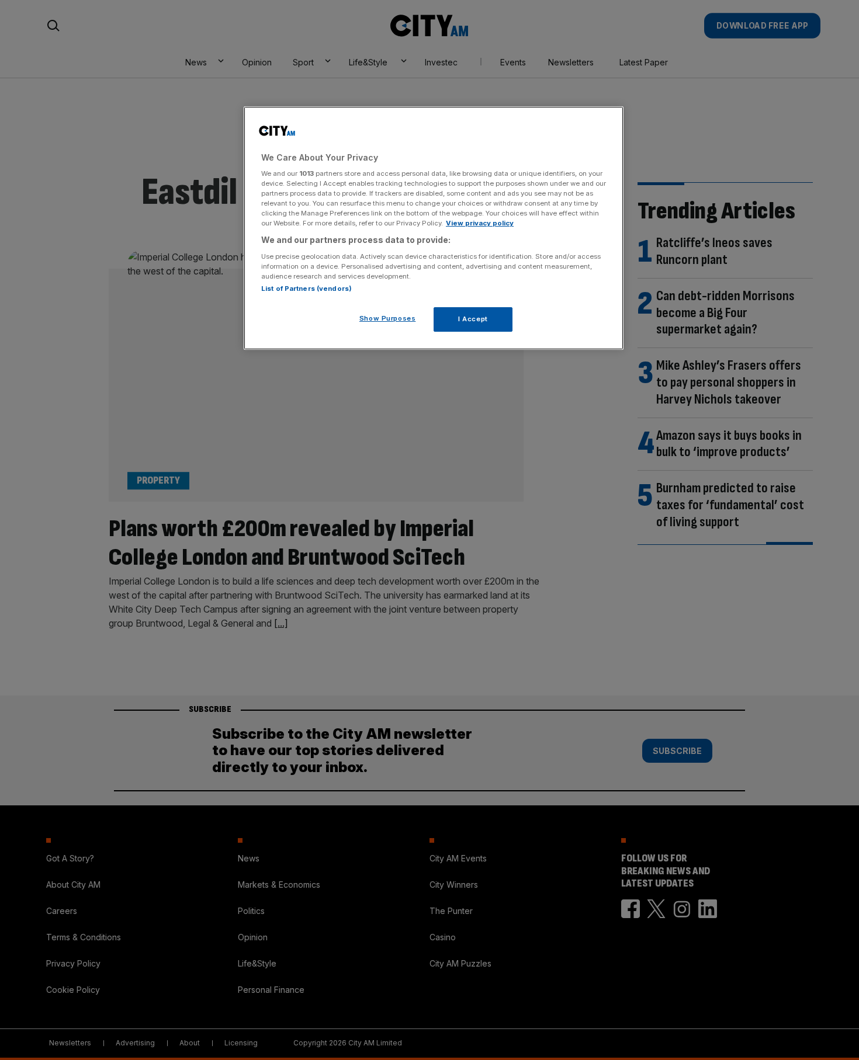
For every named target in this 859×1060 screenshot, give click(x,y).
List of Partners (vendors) (306, 288)
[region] (434, 228)
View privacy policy (480, 223)
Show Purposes (387, 318)
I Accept (473, 319)
